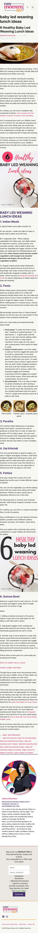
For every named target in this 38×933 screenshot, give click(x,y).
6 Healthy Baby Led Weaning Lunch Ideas (17, 29)
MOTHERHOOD (14, 735)
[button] (27, 7)
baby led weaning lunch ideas (11, 741)
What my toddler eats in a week (12, 663)
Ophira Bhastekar (9, 799)
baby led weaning (10, 738)
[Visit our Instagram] (7, 916)
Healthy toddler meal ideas (10, 668)
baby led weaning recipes (14, 747)
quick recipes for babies (23, 753)
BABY (5, 735)
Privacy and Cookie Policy (10, 924)
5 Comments (10, 35)
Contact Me (31, 924)
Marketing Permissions (19, 881)
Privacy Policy (20, 891)
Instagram (31, 712)
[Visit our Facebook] (3, 916)
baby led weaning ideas (27, 738)
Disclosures (22, 924)
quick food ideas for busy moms (24, 702)
